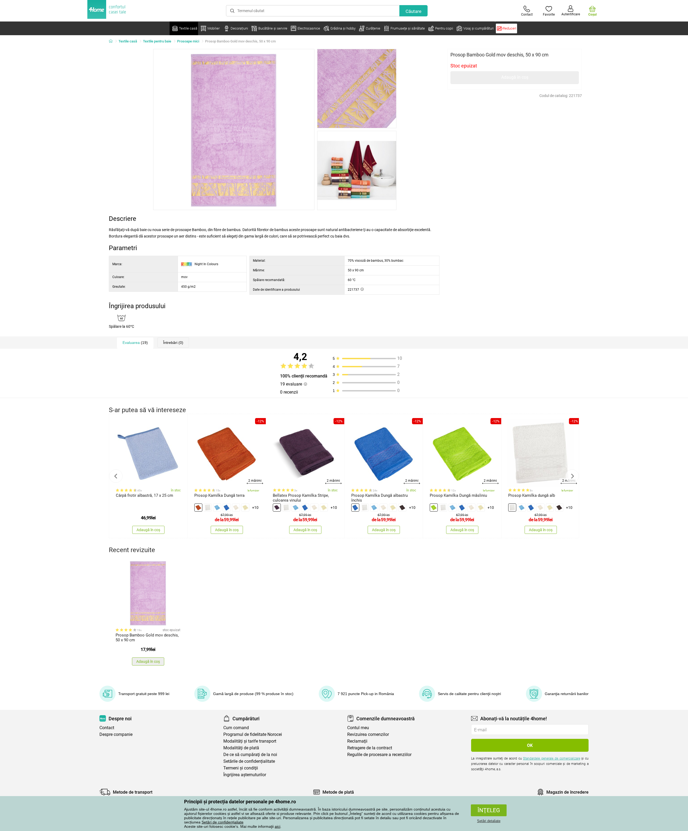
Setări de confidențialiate (222, 822)
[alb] (208, 507)
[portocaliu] (198, 507)
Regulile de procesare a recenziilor (379, 755)
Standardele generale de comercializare (551, 758)
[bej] (236, 507)
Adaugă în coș (514, 77)
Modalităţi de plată (241, 748)
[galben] (245, 507)
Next (572, 476)
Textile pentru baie (157, 41)
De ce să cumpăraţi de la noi (250, 755)
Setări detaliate (488, 821)
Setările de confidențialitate (249, 761)
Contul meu (358, 728)
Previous (116, 476)
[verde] (434, 507)
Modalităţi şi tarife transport (249, 741)
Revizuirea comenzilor (368, 734)
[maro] (402, 507)
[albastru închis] (226, 507)
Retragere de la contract (369, 748)
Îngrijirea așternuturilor (244, 775)
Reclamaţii (357, 741)
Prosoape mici (188, 41)
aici (277, 826)
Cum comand (236, 728)
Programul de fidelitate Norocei (252, 734)
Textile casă (128, 41)
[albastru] (217, 507)
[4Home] (112, 41)
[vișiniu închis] (277, 507)
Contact (106, 728)
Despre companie (115, 734)
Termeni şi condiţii (240, 768)
